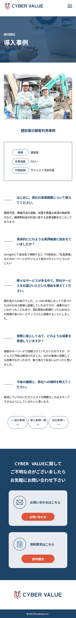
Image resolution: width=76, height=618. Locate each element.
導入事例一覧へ (38, 422)
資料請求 (38, 559)
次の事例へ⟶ (58, 422)
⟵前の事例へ (17, 422)
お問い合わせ (38, 517)
